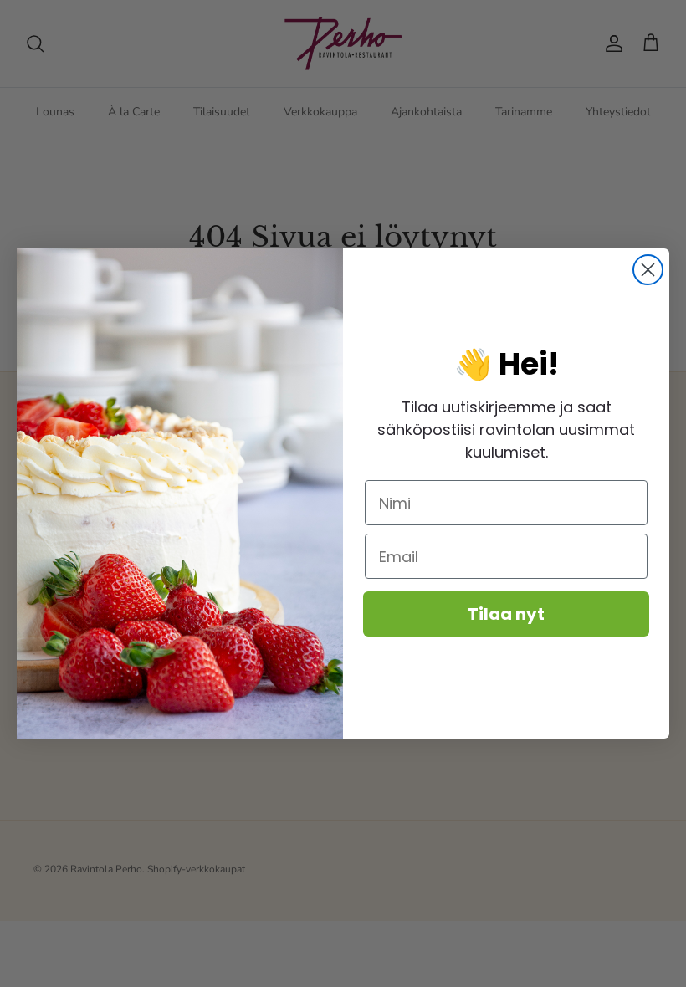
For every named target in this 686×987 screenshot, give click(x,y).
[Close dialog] (648, 269)
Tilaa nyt (506, 614)
